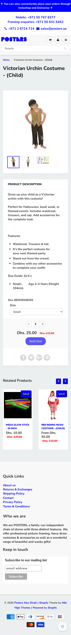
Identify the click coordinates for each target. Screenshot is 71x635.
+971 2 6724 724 (21, 28)
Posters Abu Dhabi (25, 603)
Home (6, 59)
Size (13, 305)
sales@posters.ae (54, 28)
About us (9, 485)
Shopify (43, 603)
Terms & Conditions (16, 506)
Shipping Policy (13, 494)
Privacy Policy (12, 502)
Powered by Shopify (45, 608)
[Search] (65, 48)
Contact (8, 498)
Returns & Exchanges (17, 489)
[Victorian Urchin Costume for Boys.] (35, 124)
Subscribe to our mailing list (26, 560)
